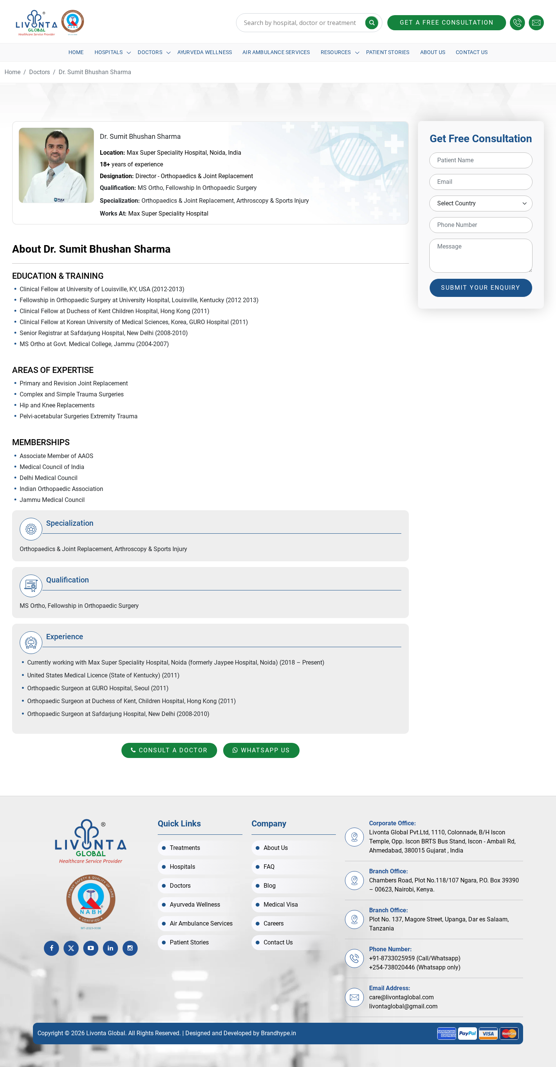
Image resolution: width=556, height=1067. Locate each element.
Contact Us (472, 52)
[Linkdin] (110, 948)
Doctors (150, 52)
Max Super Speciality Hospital (168, 213)
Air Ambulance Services (276, 52)
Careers (274, 923)
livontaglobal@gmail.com (403, 1006)
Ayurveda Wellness (204, 52)
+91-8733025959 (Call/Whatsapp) (415, 958)
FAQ (269, 866)
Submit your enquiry (480, 287)
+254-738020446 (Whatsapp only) (415, 967)
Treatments (185, 847)
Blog (270, 885)
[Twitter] (71, 948)
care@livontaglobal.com (401, 997)
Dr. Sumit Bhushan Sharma (95, 72)
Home (76, 52)
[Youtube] (90, 948)
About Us (433, 52)
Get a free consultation (447, 22)
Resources (336, 52)
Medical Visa (281, 904)
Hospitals (109, 52)
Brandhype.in (278, 1033)
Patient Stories (388, 52)
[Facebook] (51, 948)
